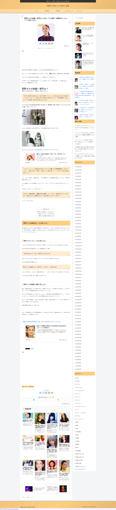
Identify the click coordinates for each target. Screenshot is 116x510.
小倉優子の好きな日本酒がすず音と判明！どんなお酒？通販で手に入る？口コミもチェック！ (84, 149)
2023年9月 (78, 201)
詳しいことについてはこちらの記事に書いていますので (35, 149)
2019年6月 (78, 318)
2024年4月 (78, 179)
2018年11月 (79, 340)
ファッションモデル (81, 412)
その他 (77, 381)
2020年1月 (78, 296)
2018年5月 (78, 359)
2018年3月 (78, 366)
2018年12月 (79, 337)
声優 (77, 425)
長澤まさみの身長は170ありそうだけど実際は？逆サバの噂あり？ (87, 79)
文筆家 (77, 438)
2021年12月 (79, 242)
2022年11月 (79, 230)
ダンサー (78, 400)
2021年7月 (78, 255)
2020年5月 (78, 283)
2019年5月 (78, 321)
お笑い (77, 378)
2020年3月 (78, 290)
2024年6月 (78, 176)
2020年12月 (79, 268)
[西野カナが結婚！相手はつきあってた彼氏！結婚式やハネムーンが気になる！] (46, 43)
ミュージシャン (25, 386)
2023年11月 (79, 195)
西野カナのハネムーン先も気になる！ (47, 213)
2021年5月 (78, 258)
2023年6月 (78, 208)
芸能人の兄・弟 (79, 453)
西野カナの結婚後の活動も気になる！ (47, 215)
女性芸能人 (32, 386)
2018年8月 (78, 350)
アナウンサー (79, 387)
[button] (93, 18)
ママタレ (78, 416)
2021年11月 (79, 245)
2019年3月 (78, 328)
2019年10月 (79, 306)
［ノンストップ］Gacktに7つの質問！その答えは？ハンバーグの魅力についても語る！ (84, 141)
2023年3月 (78, 217)
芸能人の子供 (79, 460)
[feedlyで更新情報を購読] (34, 399)
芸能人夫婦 (78, 463)
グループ (78, 393)
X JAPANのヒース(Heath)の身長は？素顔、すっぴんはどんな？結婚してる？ (86, 109)
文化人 (77, 435)
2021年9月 (78, 252)
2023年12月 (79, 192)
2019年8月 (78, 312)
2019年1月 (78, 334)
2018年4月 (78, 362)
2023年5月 (78, 211)
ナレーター (78, 403)
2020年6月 (78, 280)
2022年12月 (79, 227)
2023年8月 (78, 204)
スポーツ (78, 397)
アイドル (78, 384)
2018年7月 (78, 353)
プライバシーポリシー (79, 469)
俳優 (77, 422)
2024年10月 (79, 170)
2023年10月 (79, 198)
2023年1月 (78, 223)
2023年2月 (78, 220)
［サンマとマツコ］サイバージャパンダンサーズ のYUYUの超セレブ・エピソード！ (84, 127)
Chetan (9, 509)
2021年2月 (78, 264)
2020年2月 (78, 293)
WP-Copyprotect (14, 509)
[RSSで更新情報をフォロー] (58, 399)
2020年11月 (79, 271)
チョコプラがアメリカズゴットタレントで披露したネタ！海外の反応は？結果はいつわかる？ (84, 156)
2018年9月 (78, 347)
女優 (77, 428)
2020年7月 (78, 277)
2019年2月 (78, 331)
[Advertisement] (46, 60)
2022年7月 (78, 233)
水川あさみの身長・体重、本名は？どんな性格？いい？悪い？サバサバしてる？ (86, 102)
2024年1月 (78, 189)
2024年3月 (78, 182)
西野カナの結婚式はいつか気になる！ (46, 211)
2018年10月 (79, 343)
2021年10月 (79, 249)
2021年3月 (78, 261)
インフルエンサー (80, 390)
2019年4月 (78, 325)
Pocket (32, 348)
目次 (44, 209)
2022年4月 (78, 236)
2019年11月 (79, 302)
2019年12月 (79, 299)
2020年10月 (79, 274)
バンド (77, 409)
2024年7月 (78, 173)
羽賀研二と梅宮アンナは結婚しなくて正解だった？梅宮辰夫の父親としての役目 (86, 86)
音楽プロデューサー (81, 466)
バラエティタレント (81, 406)
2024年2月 (78, 185)
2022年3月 (78, 239)
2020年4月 (78, 287)
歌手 (77, 447)
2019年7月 (78, 315)
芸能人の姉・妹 (79, 457)
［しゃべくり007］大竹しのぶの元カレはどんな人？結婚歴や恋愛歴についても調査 (84, 134)
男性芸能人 (78, 450)
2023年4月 (78, 214)
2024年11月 (79, 166)
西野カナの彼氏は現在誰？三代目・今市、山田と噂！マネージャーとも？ (42, 321)
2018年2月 (78, 369)
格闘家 (77, 444)
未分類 (77, 441)
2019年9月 (78, 309)
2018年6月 (78, 356)
